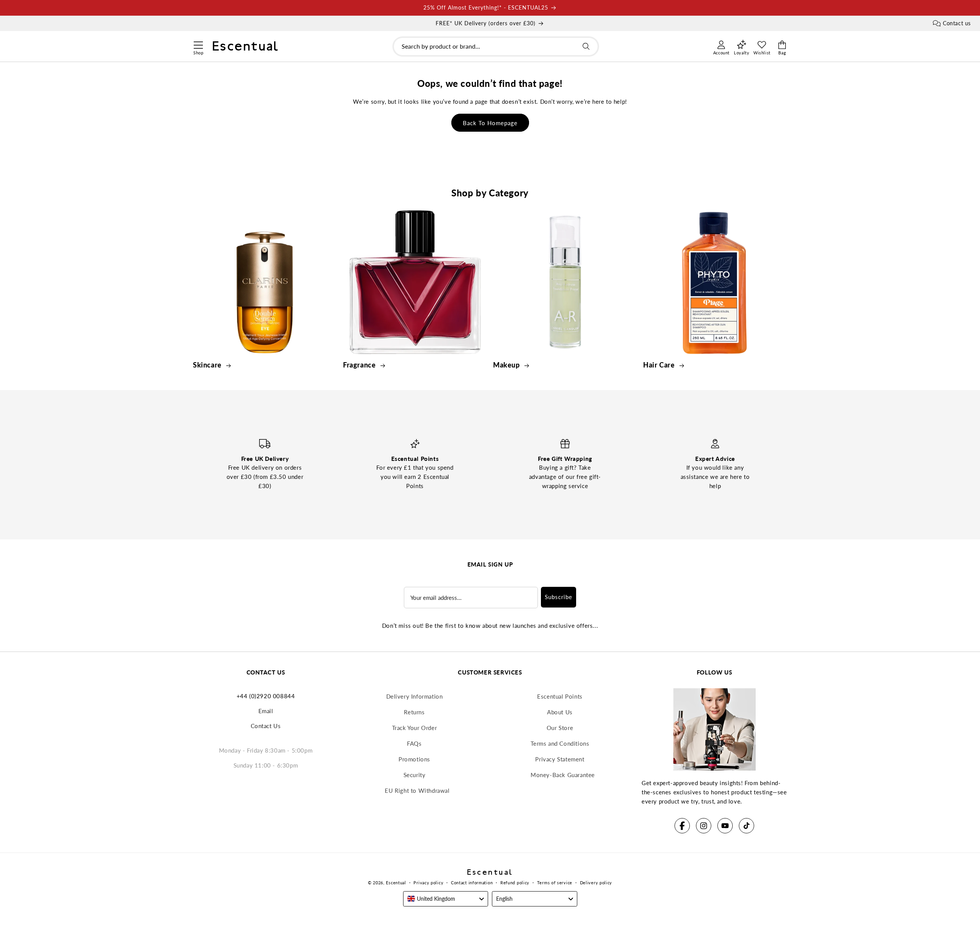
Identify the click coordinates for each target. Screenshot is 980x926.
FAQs (414, 743)
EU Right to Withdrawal (417, 790)
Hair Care (659, 365)
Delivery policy (596, 882)
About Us (560, 712)
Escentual (396, 882)
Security (414, 774)
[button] (198, 44)
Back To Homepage (490, 122)
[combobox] (496, 46)
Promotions (414, 759)
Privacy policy (428, 882)
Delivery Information (414, 696)
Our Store (560, 727)
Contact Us (266, 725)
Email (265, 710)
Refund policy (514, 882)
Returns (414, 712)
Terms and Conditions (560, 743)
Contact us (957, 23)
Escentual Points (560, 696)
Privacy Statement (559, 759)
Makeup (507, 365)
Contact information (472, 882)
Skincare (208, 365)
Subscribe (558, 596)
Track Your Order (414, 727)
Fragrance (360, 365)
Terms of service (554, 882)
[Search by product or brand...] (586, 46)
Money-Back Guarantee (563, 774)
